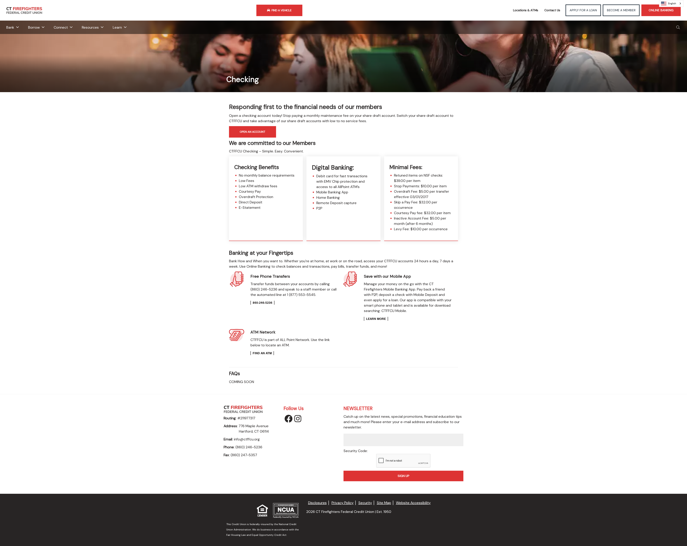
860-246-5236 (262, 303)
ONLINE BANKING (661, 10)
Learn (117, 27)
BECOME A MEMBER (621, 10)
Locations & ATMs (525, 10)
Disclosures (317, 503)
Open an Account (252, 132)
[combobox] (671, 3)
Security (365, 503)
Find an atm (262, 353)
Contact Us (552, 10)
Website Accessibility (413, 503)
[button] (678, 27)
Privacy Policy (343, 503)
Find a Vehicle (281, 10)
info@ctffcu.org (247, 439)
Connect (61, 27)
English (672, 3)
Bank (10, 27)
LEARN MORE (376, 319)
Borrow (34, 27)
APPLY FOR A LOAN (583, 10)
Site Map (384, 503)
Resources (90, 27)
